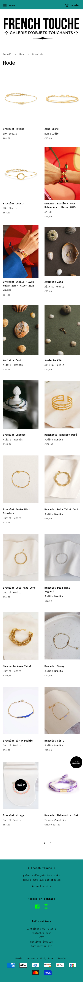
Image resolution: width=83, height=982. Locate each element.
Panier (75, 5)
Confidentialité (41, 946)
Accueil (7, 54)
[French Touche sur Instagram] (46, 907)
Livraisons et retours (41, 928)
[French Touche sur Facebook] (37, 907)
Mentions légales (41, 941)
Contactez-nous (41, 933)
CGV (41, 937)
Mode (22, 54)
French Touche (57, 958)
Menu (11, 5)
